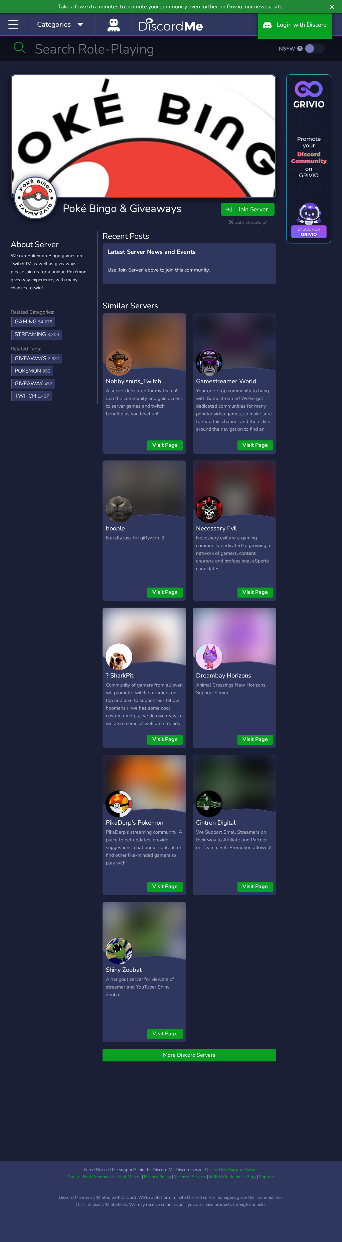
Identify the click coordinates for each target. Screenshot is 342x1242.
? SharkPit (119, 675)
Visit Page (165, 445)
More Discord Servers (189, 1055)
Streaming (37, 334)
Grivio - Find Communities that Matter (104, 1177)
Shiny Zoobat (124, 969)
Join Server (253, 209)
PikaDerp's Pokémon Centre (134, 827)
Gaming (33, 321)
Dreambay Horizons (223, 675)
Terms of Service (190, 1177)
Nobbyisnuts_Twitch (133, 381)
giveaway (33, 383)
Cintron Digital (215, 822)
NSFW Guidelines (226, 1177)
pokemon (32, 371)
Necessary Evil (216, 528)
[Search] (19, 47)
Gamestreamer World (226, 381)
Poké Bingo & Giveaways (122, 208)
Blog (251, 1177)
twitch (32, 396)
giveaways (37, 358)
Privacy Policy (157, 1177)
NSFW (288, 49)
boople (115, 528)
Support (267, 1177)
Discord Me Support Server (231, 1170)
